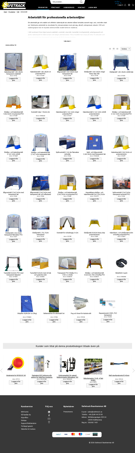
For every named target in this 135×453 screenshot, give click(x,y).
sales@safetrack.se (95, 412)
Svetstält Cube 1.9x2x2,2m (40, 112)
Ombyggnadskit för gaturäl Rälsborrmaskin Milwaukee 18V (67, 376)
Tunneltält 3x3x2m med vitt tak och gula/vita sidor (40, 274)
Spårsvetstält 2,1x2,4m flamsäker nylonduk (67, 153)
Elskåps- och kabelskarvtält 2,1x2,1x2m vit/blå (13, 153)
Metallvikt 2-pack (121, 273)
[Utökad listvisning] (117, 48)
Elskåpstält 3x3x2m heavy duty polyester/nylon (94, 234)
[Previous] (1, 370)
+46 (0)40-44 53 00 (96, 414)
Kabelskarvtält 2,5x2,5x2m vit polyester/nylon (121, 153)
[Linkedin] (52, 412)
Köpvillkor (24, 418)
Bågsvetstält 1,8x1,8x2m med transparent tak (67, 73)
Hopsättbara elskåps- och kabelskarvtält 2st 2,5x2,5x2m (94, 193)
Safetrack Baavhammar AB (94, 406)
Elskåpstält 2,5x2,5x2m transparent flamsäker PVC (13, 234)
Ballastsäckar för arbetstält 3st (53, 313)
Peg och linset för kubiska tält (81, 313)
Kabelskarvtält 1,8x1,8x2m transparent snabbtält (13, 73)
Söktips (24, 420)
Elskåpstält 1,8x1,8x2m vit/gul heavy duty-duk (94, 73)
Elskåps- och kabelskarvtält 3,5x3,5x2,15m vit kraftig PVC (94, 274)
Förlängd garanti (27, 426)
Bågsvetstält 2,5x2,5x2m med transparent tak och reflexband (40, 193)
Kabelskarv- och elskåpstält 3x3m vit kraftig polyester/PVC (121, 234)
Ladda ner (92, 7)
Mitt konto (24, 412)
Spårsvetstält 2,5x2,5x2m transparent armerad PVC (121, 193)
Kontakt (81, 7)
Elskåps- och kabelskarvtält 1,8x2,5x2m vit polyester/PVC (13, 113)
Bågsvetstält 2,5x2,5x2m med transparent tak (13, 193)
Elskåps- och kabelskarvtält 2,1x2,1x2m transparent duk (40, 153)
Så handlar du (26, 415)
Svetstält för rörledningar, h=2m (67, 233)
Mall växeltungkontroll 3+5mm (119, 375)
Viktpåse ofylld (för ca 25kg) (27, 313)
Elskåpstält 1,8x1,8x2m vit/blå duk (121, 72)
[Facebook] (52, 415)
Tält (18, 12)
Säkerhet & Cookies (28, 429)
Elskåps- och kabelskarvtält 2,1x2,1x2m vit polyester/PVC (121, 113)
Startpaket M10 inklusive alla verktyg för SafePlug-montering (41, 376)
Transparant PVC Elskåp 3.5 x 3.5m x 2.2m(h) (67, 274)
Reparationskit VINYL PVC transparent (108, 314)
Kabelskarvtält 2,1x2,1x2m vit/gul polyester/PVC (67, 113)
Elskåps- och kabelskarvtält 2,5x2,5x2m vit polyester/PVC (67, 193)
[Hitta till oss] (52, 422)
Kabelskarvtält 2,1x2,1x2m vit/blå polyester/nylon (94, 113)
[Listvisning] (110, 48)
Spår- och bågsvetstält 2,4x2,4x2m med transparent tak (94, 153)
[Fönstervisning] (114, 48)
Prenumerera (68, 412)
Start (5, 12)
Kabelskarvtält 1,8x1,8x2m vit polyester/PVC (40, 73)
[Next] (133, 370)
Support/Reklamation (28, 423)
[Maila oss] (52, 418)
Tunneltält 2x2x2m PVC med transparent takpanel (13, 274)
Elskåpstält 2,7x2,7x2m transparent (40, 234)
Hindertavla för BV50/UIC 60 (16, 375)
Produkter (43, 7)
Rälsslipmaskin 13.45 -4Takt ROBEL (93, 379)
